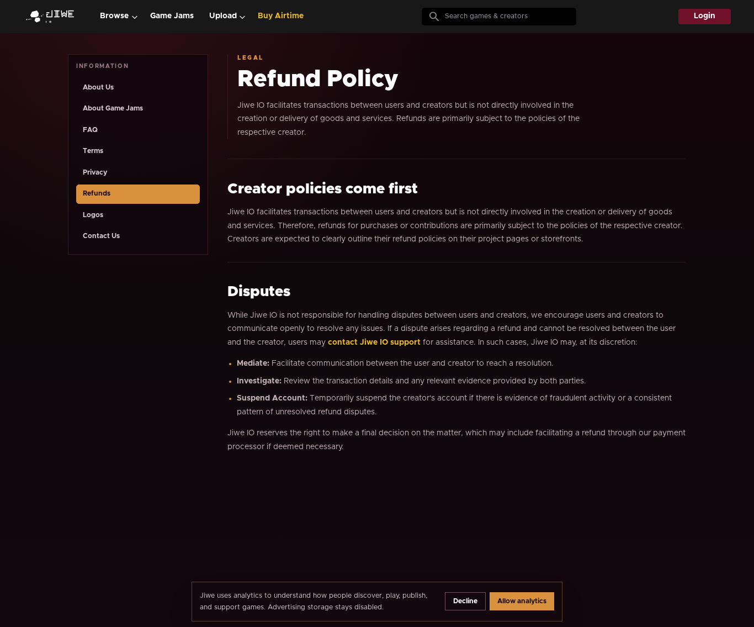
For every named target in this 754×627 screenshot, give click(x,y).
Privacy (95, 172)
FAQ (90, 130)
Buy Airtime (281, 16)
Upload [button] (223, 16)
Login (704, 16)
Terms (93, 151)
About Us (98, 87)
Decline (465, 601)
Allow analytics (521, 601)
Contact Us (101, 236)
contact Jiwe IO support (374, 342)
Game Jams (172, 16)
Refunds (96, 193)
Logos (93, 215)
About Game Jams (113, 108)
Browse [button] (114, 16)
